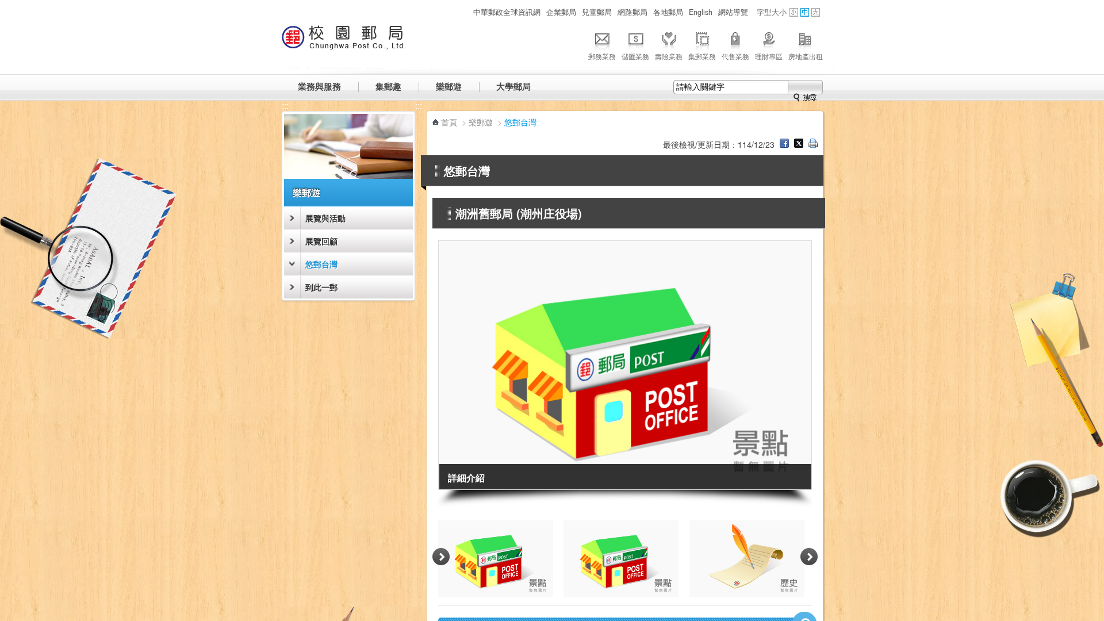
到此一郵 (321, 287)
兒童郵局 (597, 12)
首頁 (449, 122)
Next (809, 557)
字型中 (804, 12)
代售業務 (735, 56)
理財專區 (769, 56)
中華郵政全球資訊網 (506, 12)
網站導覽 (733, 12)
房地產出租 (805, 56)
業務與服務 (319, 86)
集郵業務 (702, 56)
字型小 (793, 12)
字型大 (815, 12)
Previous (441, 557)
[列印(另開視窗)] (813, 144)
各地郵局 (668, 12)
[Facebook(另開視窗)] (784, 144)
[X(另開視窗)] (798, 144)
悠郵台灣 (321, 264)
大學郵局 (513, 86)
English (700, 12)
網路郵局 (632, 12)
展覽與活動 (325, 218)
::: (464, 12)
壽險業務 (669, 56)
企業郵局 (561, 12)
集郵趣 (388, 86)
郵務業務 (602, 56)
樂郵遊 (449, 86)
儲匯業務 (635, 56)
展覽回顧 (321, 241)
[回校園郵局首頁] (344, 43)
